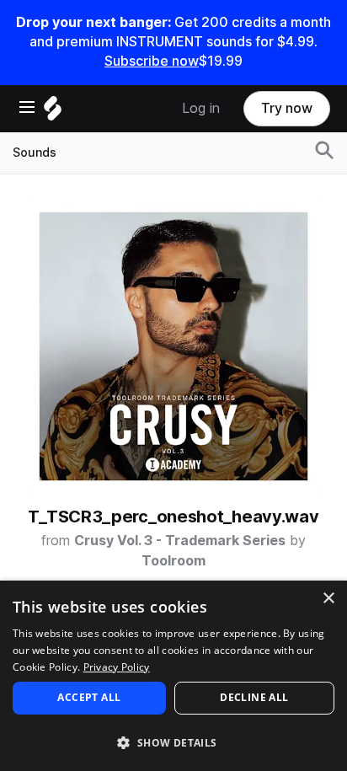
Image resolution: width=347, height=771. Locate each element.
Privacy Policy (116, 667)
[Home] (52, 112)
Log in (201, 108)
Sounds (34, 152)
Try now (286, 108)
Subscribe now (151, 61)
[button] (173, 742)
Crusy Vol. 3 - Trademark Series (180, 541)
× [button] (328, 598)
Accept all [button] (88, 697)
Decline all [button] (254, 697)
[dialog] (173, 676)
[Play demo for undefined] (173, 346)
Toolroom (173, 561)
